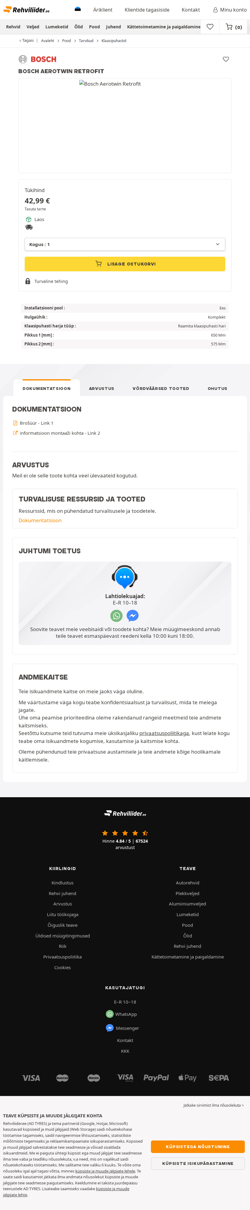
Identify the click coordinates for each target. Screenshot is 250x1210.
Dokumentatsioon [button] (40, 520)
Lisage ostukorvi (131, 264)
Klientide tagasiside (147, 9)
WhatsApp (126, 1014)
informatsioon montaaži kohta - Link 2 (59, 433)
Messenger (127, 1028)
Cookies (62, 967)
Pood (94, 27)
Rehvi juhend (62, 893)
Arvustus (102, 388)
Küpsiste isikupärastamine (198, 1163)
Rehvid (13, 27)
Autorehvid (187, 883)
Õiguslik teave (62, 925)
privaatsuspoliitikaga (164, 733)
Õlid (78, 27)
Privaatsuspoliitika (62, 957)
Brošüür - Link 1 (36, 423)
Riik (62, 946)
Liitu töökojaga (62, 914)
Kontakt (191, 9)
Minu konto (233, 9)
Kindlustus (62, 883)
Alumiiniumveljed (187, 904)
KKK (125, 1051)
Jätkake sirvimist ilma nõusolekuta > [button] (214, 1105)
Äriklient (102, 9)
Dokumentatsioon (47, 388)
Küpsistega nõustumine (198, 1146)
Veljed (33, 27)
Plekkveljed (187, 893)
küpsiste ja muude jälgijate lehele (105, 1171)
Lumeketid (56, 27)
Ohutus (217, 388)
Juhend (113, 27)
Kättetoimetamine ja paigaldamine (164, 27)
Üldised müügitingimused (62, 936)
